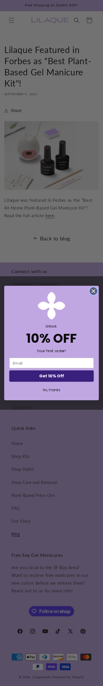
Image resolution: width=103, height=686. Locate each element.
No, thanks (51, 389)
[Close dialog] (93, 291)
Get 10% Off (51, 376)
